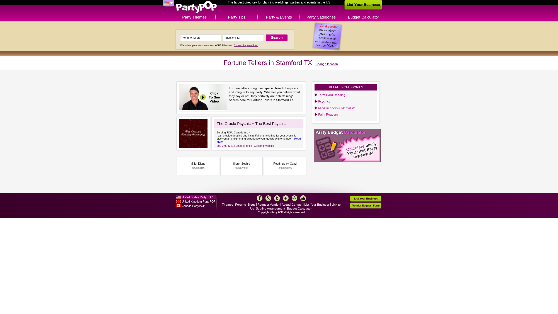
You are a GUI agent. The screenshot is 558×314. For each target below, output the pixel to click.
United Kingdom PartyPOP (199, 201)
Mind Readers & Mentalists (336, 108)
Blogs (251, 204)
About (286, 204)
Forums (240, 204)
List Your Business (317, 204)
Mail (294, 198)
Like (303, 198)
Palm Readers (328, 114)
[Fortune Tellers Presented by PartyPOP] (204, 98)
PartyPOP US (196, 7)
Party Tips (236, 17)
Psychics (324, 101)
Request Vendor (268, 204)
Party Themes (194, 17)
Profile (248, 145)
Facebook (259, 198)
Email (239, 145)
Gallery (258, 145)
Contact (297, 204)
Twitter (277, 198)
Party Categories (321, 17)
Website (269, 145)
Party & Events (279, 17)
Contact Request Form (246, 45)
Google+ (268, 198)
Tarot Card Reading (331, 95)
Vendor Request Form (365, 205)
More (286, 198)
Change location (326, 64)
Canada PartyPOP (193, 206)
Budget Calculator (363, 17)
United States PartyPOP (197, 197)
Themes (227, 204)
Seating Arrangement (270, 208)
